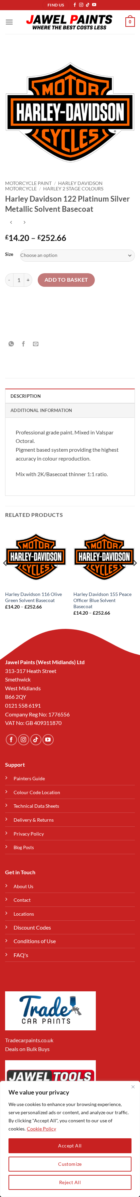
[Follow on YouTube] (94, 5)
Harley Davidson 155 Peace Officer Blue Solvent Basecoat (102, 600)
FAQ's (21, 955)
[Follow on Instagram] (81, 5)
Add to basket (66, 280)
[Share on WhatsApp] (11, 344)
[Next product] (11, 223)
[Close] (133, 1087)
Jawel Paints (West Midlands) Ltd (45, 662)
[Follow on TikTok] (88, 5)
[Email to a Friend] (35, 344)
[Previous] (5, 576)
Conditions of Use (35, 941)
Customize (70, 1164)
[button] (9, 22)
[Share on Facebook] (23, 344)
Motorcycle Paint (28, 183)
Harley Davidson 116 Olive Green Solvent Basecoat (33, 597)
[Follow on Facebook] (75, 5)
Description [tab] (26, 396)
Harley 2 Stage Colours (73, 188)
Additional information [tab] (41, 410)
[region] (70, 1139)
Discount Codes (32, 927)
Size (9, 254)
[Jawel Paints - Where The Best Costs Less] (69, 22)
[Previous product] (24, 223)
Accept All (70, 1145)
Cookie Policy (41, 1128)
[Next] (134, 576)
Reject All (70, 1182)
